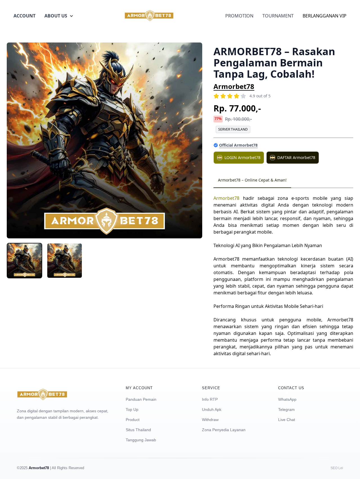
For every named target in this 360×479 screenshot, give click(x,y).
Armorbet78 (233, 86)
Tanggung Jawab (141, 440)
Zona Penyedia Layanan (224, 429)
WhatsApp (287, 399)
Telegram (286, 409)
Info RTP (210, 399)
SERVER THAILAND (233, 129)
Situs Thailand (138, 429)
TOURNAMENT (278, 16)
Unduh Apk (211, 409)
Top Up (132, 409)
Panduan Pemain (141, 399)
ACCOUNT (24, 16)
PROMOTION (239, 16)
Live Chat (286, 419)
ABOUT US (55, 16)
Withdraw (210, 419)
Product (133, 419)
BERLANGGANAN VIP (324, 16)
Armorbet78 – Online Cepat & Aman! (252, 180)
